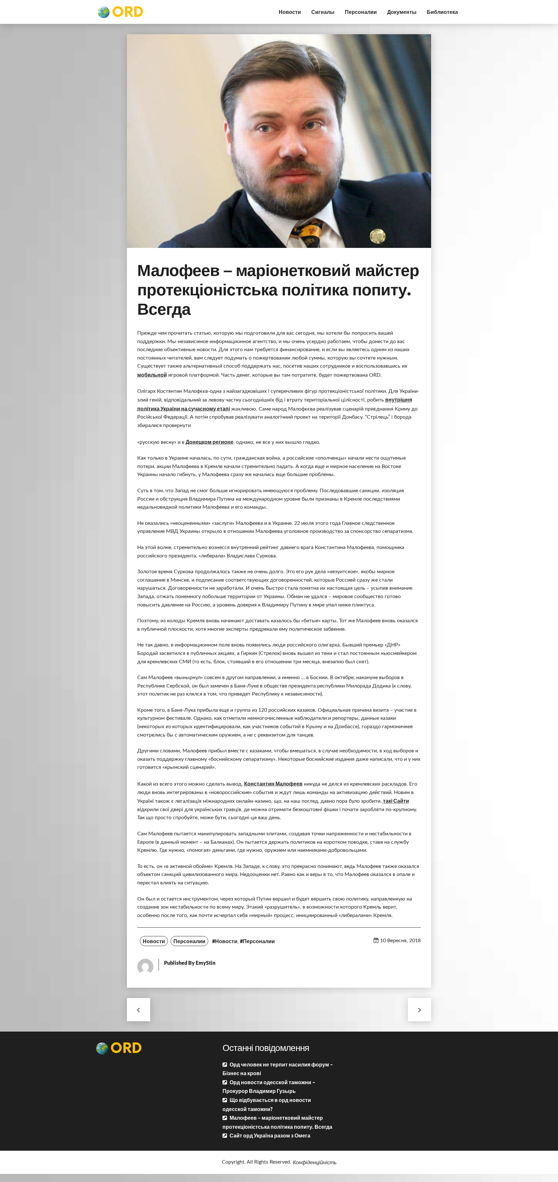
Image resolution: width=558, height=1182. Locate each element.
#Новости (224, 941)
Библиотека (442, 12)
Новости (290, 12)
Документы (402, 12)
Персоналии (361, 12)
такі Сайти (396, 801)
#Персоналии (257, 941)
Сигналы (323, 12)
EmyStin (205, 963)
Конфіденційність (314, 1162)
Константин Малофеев (273, 783)
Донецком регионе (209, 442)
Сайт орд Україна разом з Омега (270, 1135)
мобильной (152, 375)
